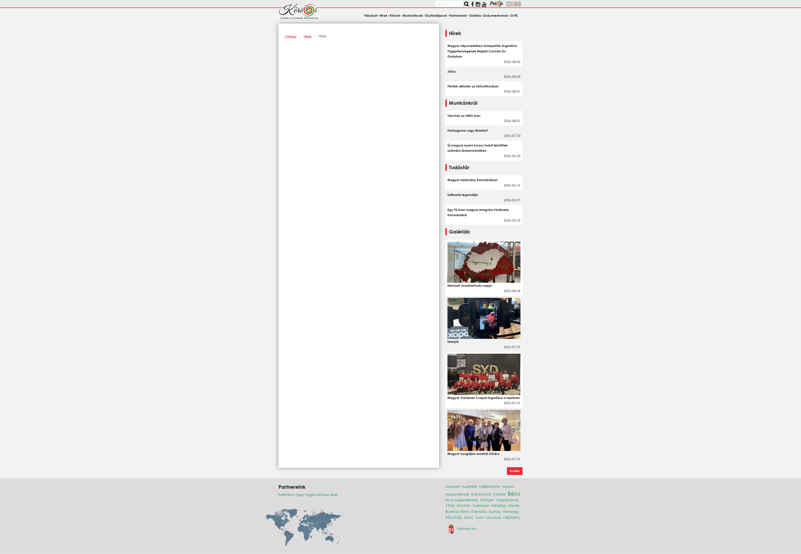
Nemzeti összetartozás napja (469, 285)
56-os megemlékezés (461, 500)
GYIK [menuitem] (514, 15)
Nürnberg (510, 511)
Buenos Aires (457, 511)
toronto (463, 505)
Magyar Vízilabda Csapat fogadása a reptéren (483, 398)
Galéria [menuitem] (475, 15)
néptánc (511, 517)
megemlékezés (457, 494)
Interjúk (453, 341)
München (493, 517)
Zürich (468, 517)
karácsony (481, 494)
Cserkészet (480, 505)
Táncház (453, 517)
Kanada (479, 511)
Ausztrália (469, 486)
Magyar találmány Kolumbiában (472, 180)
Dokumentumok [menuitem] (495, 15)
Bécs (514, 493)
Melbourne (489, 486)
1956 (450, 505)
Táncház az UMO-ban (463, 115)
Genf (479, 517)
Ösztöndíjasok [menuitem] (436, 15)
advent (508, 486)
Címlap (290, 36)
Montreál (452, 486)
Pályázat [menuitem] (370, 15)
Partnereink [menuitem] (458, 15)
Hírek (307, 36)
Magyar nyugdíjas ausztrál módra (473, 454)
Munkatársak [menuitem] (413, 15)
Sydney (495, 511)
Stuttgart (487, 500)
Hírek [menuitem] (384, 15)
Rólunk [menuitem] (395, 15)
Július (451, 71)
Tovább (515, 471)
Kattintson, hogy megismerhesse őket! (308, 494)
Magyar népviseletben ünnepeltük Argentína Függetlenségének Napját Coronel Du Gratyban (482, 51)
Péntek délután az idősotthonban (473, 86)
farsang (498, 505)
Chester (499, 494)
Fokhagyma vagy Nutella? (467, 130)
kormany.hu (466, 528)
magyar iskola (507, 500)
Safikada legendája (462, 195)
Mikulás (514, 505)
